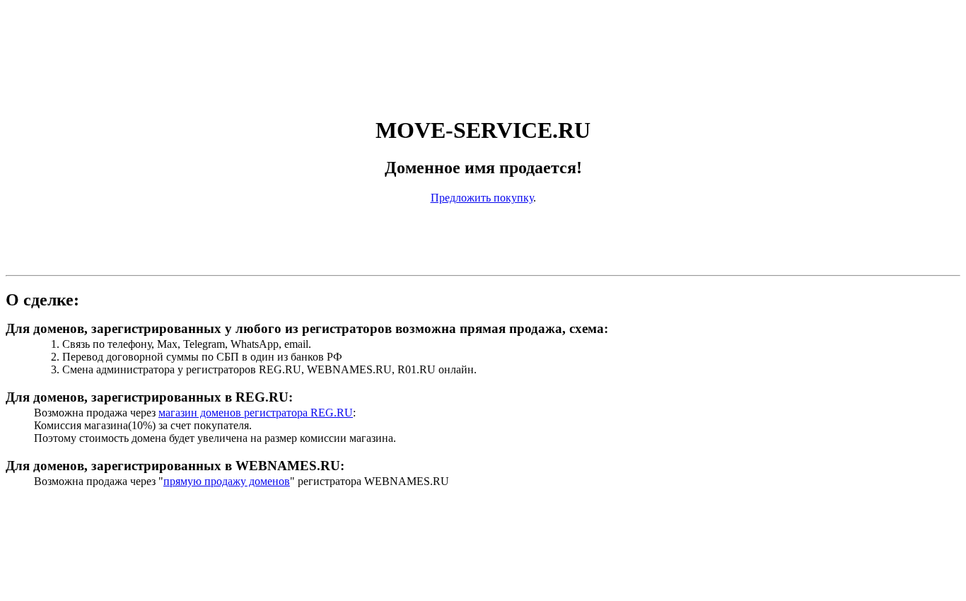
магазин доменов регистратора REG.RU (255, 413)
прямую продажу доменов (226, 481)
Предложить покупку (482, 198)
